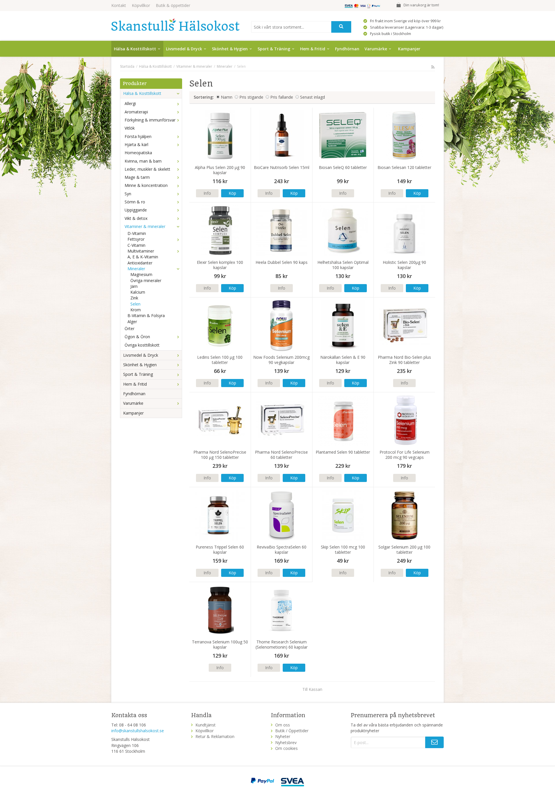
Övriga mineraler (145, 280)
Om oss (282, 725)
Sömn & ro (135, 202)
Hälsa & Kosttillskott (135, 48)
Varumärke (376, 48)
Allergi (130, 103)
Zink (134, 298)
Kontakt (118, 5)
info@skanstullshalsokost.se (137, 730)
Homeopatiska (138, 152)
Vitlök (130, 128)
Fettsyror (136, 239)
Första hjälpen (138, 136)
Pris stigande (251, 97)
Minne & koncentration (146, 185)
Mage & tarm (137, 177)
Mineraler (136, 268)
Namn (226, 97)
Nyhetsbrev (286, 742)
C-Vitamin (136, 245)
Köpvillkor (141, 5)
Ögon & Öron (137, 336)
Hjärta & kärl (136, 144)
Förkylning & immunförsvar (150, 120)
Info (207, 193)
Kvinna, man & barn (143, 161)
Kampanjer (409, 48)
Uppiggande (136, 210)
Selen (135, 304)
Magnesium (141, 274)
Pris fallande (281, 97)
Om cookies (286, 748)
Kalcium (137, 292)
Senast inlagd (312, 97)
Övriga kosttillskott (142, 345)
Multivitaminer (140, 251)
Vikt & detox (136, 218)
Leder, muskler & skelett (147, 169)
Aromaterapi (136, 112)
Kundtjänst (205, 725)
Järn (134, 286)
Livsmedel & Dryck (184, 48)
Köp (232, 193)
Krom (135, 309)
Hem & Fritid (312, 48)
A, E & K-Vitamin (142, 257)
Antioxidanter (139, 263)
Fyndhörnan (347, 48)
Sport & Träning (274, 48)
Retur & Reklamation (214, 736)
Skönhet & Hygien (230, 48)
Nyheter (282, 736)
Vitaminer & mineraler (145, 226)
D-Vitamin (136, 233)
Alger (132, 321)
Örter (129, 328)
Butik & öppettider (173, 5)
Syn (128, 193)
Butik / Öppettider (291, 730)
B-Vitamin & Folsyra (146, 315)
